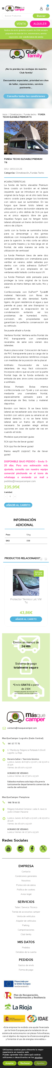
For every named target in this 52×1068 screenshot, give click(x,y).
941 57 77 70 (13, 744)
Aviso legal (26, 894)
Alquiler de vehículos (26, 920)
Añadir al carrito (18, 505)
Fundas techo (30, 114)
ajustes (39, 1057)
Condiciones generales (26, 876)
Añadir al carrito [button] (26, 619)
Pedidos (26, 947)
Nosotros (26, 880)
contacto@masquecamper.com (22, 728)
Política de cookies (26, 889)
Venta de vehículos (26, 916)
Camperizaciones (26, 929)
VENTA (21, 23)
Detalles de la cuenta (26, 952)
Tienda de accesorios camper (26, 911)
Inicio (5, 114)
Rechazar (25, 1063)
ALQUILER (39, 23)
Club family (26, 934)
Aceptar (9, 1063)
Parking (26, 925)
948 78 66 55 (13, 802)
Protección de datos (26, 885)
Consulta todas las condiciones (26, 96)
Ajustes (40, 1063)
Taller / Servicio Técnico (26, 907)
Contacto (26, 871)
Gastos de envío (26, 965)
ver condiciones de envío (31, 37)
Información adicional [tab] (24, 522)
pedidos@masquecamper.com (20, 481)
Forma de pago (26, 969)
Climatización (16, 114)
